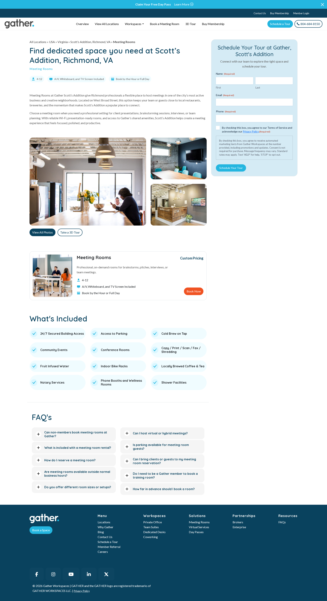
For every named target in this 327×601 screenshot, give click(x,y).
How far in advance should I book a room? (164, 489)
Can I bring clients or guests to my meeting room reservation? (164, 461)
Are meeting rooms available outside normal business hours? (77, 473)
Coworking (150, 537)
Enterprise (239, 527)
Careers (103, 551)
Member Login (301, 13)
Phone (226, 111)
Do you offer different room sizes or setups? (77, 487)
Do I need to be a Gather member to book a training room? (165, 475)
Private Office (152, 522)
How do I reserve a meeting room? (70, 460)
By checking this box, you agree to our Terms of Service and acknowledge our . (257, 129)
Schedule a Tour (280, 24)
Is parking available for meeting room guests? (161, 447)
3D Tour (190, 24)
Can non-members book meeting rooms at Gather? (75, 434)
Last (257, 87)
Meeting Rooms (199, 522)
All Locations (38, 42)
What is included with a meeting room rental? (77, 448)
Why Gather (105, 527)
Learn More (181, 4)
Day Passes (196, 532)
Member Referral (109, 547)
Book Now (194, 291)
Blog (101, 532)
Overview (82, 24)
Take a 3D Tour (70, 232)
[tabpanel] (118, 275)
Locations (104, 522)
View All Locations (107, 24)
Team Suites (151, 527)
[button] (322, 4)
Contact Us (260, 13)
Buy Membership (279, 13)
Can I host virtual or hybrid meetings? (160, 433)
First (218, 87)
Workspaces (133, 24)
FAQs (282, 522)
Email (225, 95)
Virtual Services (199, 527)
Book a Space (41, 530)
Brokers (238, 522)
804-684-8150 (310, 24)
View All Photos (42, 232)
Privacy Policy (251, 131)
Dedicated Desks (154, 532)
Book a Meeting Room (164, 24)
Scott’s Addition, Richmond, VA (90, 42)
